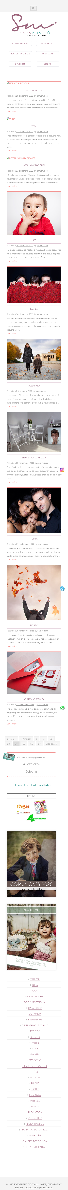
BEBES (35, 985)
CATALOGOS (35, 1008)
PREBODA (35, 1101)
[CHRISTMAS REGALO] (34, 672)
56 (31, 743)
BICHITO (34, 625)
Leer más (12, 111)
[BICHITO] (34, 592)
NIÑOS (35, 1072)
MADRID (34, 1054)
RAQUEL (34, 309)
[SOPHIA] (34, 510)
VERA (34, 126)
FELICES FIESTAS (34, 90)
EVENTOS (35, 1031)
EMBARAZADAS (35, 1019)
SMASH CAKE (34, 1135)
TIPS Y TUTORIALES (35, 1147)
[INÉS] (34, 213)
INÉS (34, 240)
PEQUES (35, 1089)
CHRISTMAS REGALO (34, 699)
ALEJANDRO (34, 385)
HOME (35, 1048)
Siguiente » (52, 743)
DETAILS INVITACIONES (34, 165)
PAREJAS (35, 1083)
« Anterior (26, 739)
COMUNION (35, 1014)
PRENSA (35, 1106)
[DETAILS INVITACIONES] (21, 158)
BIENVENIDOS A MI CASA (34, 457)
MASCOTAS (35, 1060)
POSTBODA (35, 1095)
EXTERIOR (35, 1037)
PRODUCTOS (35, 1112)
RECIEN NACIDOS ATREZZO (35, 1129)
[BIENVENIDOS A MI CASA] (34, 432)
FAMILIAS (35, 1043)
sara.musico (42, 96)
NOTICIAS (35, 1077)
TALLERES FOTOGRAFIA (35, 1141)
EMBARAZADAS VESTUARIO (35, 1025)
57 (39, 743)
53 (8, 743)
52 (51, 739)
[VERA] (11, 118)
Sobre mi (31, 771)
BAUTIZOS (35, 979)
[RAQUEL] (34, 285)
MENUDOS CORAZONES (34, 1066)
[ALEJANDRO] (34, 359)
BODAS (35, 990)
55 (24, 743)
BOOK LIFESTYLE (34, 996)
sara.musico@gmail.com (32, 757)
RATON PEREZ (35, 1118)
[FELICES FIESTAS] (18, 83)
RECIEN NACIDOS (35, 1124)
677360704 (32, 764)
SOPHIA (34, 539)
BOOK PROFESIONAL (35, 1002)
